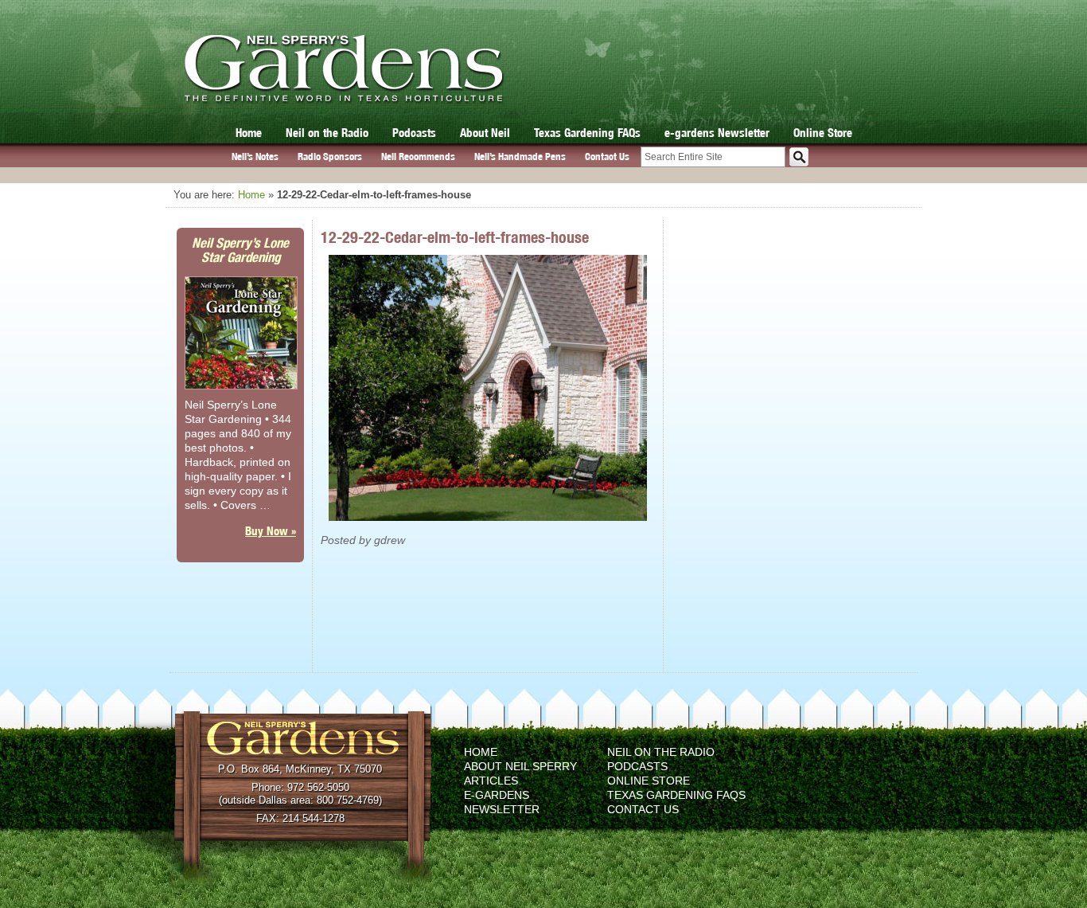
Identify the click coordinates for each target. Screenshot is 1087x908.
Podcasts (414, 132)
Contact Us (607, 156)
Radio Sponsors (330, 156)
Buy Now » (270, 531)
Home (249, 132)
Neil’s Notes (255, 156)
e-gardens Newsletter (716, 132)
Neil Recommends (418, 156)
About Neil (485, 132)
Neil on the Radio (327, 132)
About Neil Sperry (520, 766)
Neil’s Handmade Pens (520, 156)
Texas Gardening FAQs (587, 132)
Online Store (822, 132)
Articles (491, 780)
